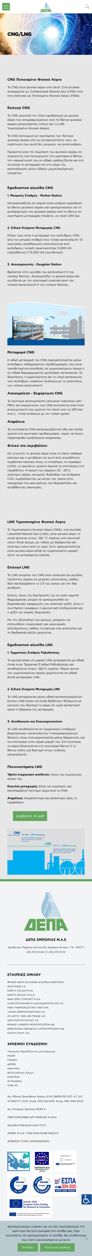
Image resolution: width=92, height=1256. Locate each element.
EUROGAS (13, 1076)
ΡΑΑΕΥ (11, 1055)
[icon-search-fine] (87, 6)
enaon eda (13, 1068)
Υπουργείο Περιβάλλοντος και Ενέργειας (31, 1051)
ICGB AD (12, 1085)
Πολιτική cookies (57, 1247)
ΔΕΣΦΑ (11, 1064)
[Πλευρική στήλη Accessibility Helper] (86, 1199)
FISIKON (12, 1060)
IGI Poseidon (14, 1081)
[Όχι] (86, 1238)
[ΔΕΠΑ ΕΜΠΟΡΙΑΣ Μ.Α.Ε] (46, 6)
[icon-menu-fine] (6, 6)
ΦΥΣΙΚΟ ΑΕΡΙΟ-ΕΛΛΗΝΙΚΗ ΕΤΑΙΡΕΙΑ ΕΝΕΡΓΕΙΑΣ (35, 982)
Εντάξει (27, 1247)
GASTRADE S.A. (16, 986)
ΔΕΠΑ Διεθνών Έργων (20, 1072)
